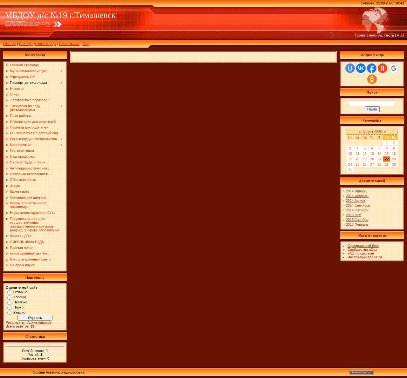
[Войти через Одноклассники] (372, 79)
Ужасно (19, 312)
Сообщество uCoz (362, 249)
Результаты (15, 322)
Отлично (20, 292)
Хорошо (19, 297)
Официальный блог (363, 246)
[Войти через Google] (394, 68)
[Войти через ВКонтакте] (361, 68)
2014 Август (355, 200)
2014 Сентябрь (358, 205)
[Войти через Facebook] (371, 68)
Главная (9, 44)
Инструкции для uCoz (365, 257)
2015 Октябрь (357, 220)
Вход (86, 44)
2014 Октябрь (357, 210)
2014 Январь (356, 191)
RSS (400, 35)
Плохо (18, 307)
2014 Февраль (357, 196)
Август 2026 (372, 132)
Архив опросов (39, 322)
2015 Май (353, 215)
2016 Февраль (357, 224)
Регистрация (69, 44)
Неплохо (20, 302)
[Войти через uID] (350, 68)
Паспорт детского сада (37, 44)
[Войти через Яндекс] (382, 68)
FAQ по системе (361, 253)
